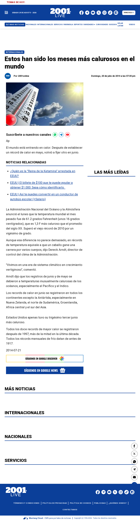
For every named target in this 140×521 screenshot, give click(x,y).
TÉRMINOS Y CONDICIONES (26, 503)
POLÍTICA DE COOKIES (80, 503)
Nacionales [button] (31, 24)
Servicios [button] (58, 24)
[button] (134, 446)
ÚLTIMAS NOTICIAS (15, 24)
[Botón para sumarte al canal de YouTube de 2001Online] (67, 134)
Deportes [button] (78, 24)
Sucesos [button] (113, 24)
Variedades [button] (88, 24)
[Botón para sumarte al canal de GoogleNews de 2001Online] (44, 370)
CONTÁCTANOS (70, 510)
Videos (132, 24)
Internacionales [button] (45, 24)
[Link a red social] (98, 492)
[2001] (60, 12)
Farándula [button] (68, 24)
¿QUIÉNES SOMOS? (118, 503)
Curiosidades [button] (102, 24)
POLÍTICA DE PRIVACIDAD (55, 503)
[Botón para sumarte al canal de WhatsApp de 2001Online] (54, 134)
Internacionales (14, 52)
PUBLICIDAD (100, 503)
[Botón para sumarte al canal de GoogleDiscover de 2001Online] (44, 358)
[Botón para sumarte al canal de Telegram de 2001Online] (61, 134)
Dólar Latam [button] (120, 24)
